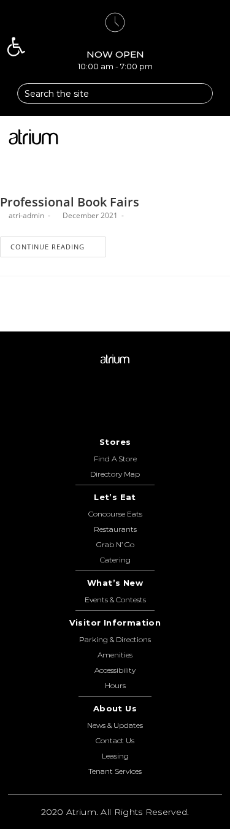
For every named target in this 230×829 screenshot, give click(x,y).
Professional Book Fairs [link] (69, 202)
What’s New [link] (115, 583)
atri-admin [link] (26, 215)
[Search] (198, 93)
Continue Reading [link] (47, 246)
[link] (16, 46)
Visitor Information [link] (115, 622)
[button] (215, 137)
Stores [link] (115, 442)
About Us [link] (115, 708)
